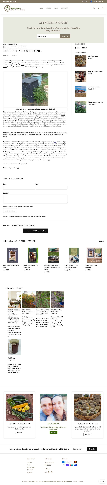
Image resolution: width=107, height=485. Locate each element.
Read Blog (19, 432)
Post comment (10, 211)
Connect (64, 8)
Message (5, 193)
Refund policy (30, 470)
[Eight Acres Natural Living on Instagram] (45, 472)
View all (101, 241)
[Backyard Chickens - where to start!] (80, 76)
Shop (41, 8)
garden (14, 47)
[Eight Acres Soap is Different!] (80, 61)
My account (30, 472)
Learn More (53, 432)
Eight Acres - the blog (12, 44)
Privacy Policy (30, 216)
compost (6, 47)
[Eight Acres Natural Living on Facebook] (48, 472)
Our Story (29, 462)
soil (19, 47)
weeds (24, 47)
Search (29, 465)
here (18, 168)
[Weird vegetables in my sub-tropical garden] (80, 107)
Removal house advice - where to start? (94, 88)
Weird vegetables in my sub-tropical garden (95, 103)
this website (50, 122)
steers (5, 67)
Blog (56, 8)
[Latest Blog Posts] (19, 407)
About (48, 8)
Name (5, 184)
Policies (75, 481)
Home (4, 44)
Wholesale (81, 481)
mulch (22, 65)
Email (37, 184)
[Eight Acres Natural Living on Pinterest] (51, 472)
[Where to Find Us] (87, 407)
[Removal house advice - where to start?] (80, 91)
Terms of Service (39, 216)
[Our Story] (53, 407)
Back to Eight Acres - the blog (36, 231)
